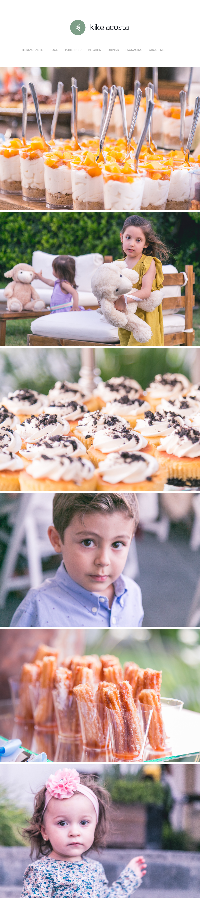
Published (73, 50)
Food (54, 50)
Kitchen (94, 50)
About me (157, 50)
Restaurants (32, 50)
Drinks (113, 50)
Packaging (133, 50)
